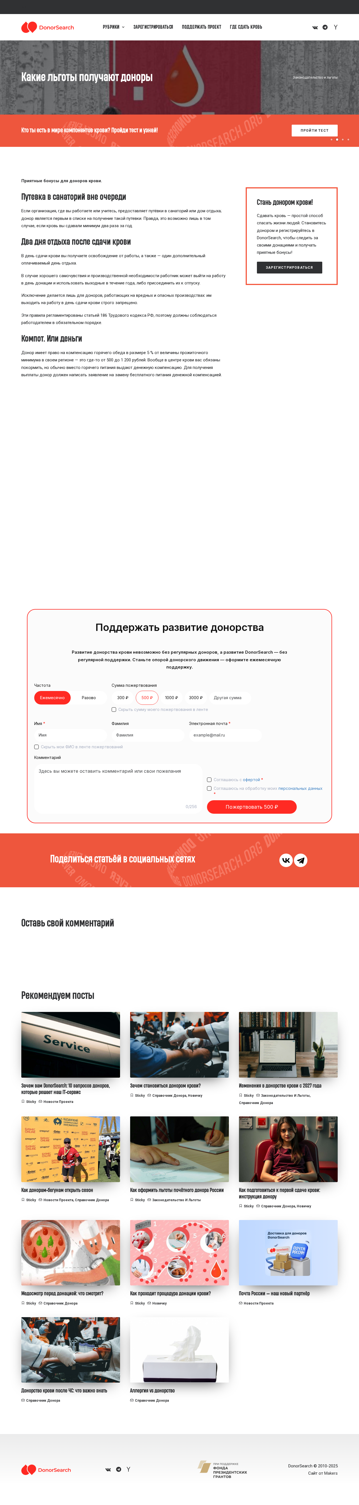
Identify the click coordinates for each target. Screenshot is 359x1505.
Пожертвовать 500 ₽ (251, 807)
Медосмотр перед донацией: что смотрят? (62, 1293)
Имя (39, 723)
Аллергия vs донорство (152, 1390)
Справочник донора (169, 1096)
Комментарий (47, 757)
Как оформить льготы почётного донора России (177, 1190)
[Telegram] (300, 860)
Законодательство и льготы (315, 77)
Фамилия (120, 723)
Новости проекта (58, 1102)
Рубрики (111, 27)
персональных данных (301, 788)
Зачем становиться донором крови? (165, 1085)
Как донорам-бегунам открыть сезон (57, 1190)
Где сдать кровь (246, 27)
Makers (331, 1473)
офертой (251, 779)
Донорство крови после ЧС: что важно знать (64, 1390)
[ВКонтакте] (286, 860)
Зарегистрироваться (153, 27)
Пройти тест (305, 131)
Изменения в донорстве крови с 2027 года (280, 1085)
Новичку (195, 1096)
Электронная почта (210, 723)
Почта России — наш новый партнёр (274, 1293)
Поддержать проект (201, 27)
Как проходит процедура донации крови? (170, 1293)
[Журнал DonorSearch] (47, 27)
